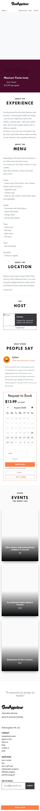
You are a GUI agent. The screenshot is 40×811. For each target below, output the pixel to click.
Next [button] (35, 34)
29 (32, 437)
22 (32, 432)
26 (20, 437)
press (3, 751)
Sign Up (36, 10)
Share (19, 472)
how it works (6, 760)
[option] (20, 36)
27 (24, 437)
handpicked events (9, 736)
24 (12, 437)
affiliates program (8, 772)
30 (8, 442)
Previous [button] (4, 34)
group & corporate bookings (12, 717)
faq (3, 763)
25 (16, 437)
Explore (4, 10)
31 (12, 442)
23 (8, 437)
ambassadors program (10, 769)
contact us (5, 748)
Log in (30, 10)
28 (28, 437)
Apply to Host (22, 10)
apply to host (7, 739)
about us (5, 742)
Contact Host (7, 290)
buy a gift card (7, 766)
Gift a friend (20, 477)
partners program (8, 775)
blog (3, 745)
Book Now (20, 464)
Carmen (20, 317)
